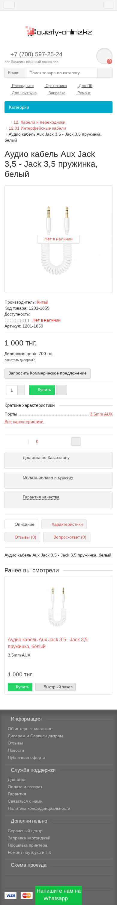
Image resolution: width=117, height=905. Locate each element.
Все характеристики (24, 421)
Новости (16, 750)
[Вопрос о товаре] (76, 441)
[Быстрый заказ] (61, 390)
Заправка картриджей (29, 838)
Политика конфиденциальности (39, 808)
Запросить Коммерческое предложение (47, 373)
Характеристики (67, 524)
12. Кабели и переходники (39, 122)
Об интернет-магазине (30, 728)
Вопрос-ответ (69, 537)
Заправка (56, 93)
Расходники (22, 86)
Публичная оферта (26, 757)
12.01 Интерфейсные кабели (37, 128)
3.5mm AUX (101, 414)
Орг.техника (55, 86)
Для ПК (85, 86)
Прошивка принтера (27, 845)
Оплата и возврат (25, 786)
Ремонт (83, 93)
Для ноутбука (24, 93)
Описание (24, 524)
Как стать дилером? (19, 360)
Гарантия (17, 794)
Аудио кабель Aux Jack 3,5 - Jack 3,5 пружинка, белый (48, 643)
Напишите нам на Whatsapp (59, 895)
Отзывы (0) (25, 537)
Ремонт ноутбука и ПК (29, 852)
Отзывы (15, 743)
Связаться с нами (25, 801)
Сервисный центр (25, 830)
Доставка (17, 779)
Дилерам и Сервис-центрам (35, 735)
